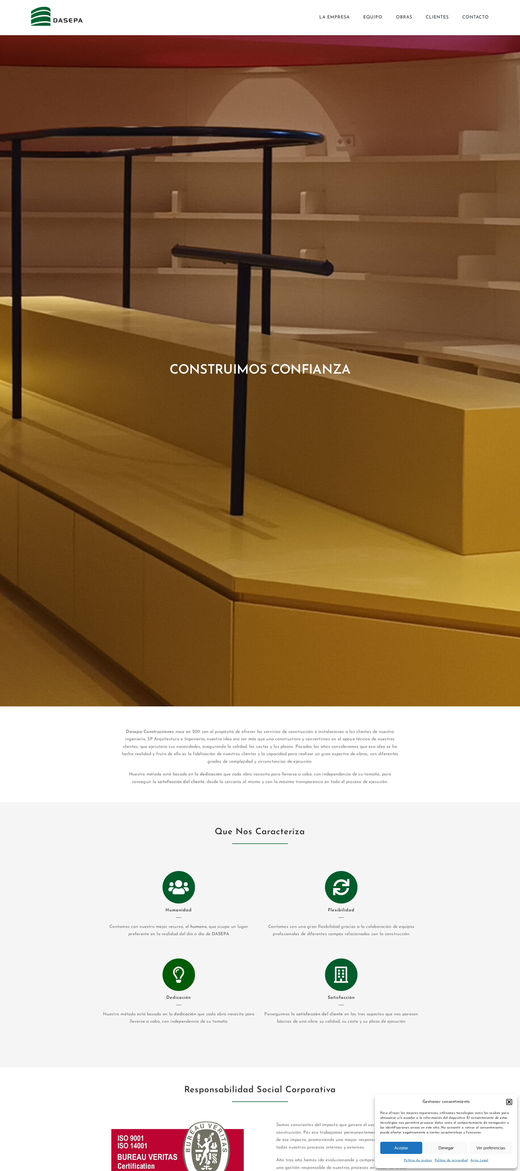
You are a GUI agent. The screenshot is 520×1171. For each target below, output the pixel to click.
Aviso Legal (479, 1160)
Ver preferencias (490, 1148)
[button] (509, 1102)
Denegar (446, 1148)
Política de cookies (418, 1160)
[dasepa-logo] (57, 9)
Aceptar (401, 1148)
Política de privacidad (451, 1160)
